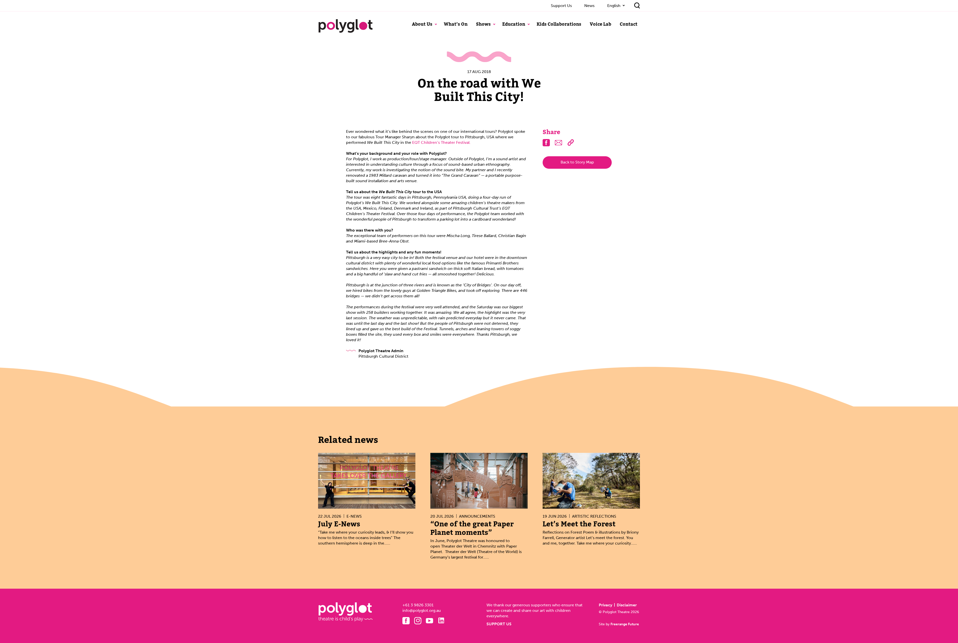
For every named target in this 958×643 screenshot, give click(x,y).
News (589, 5)
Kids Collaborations (559, 24)
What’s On (456, 24)
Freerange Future (624, 624)
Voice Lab (600, 24)
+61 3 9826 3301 (418, 605)
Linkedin (441, 620)
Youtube (429, 620)
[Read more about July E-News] (366, 481)
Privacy (605, 605)
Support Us (561, 5)
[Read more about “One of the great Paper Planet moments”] (479, 481)
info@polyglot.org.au (421, 610)
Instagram (417, 620)
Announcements (477, 516)
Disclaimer (627, 605)
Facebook (406, 620)
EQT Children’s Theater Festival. (441, 142)
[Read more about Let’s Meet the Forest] (591, 481)
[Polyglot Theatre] (345, 25)
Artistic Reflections (594, 516)
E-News (354, 516)
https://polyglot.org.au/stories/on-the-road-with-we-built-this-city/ (570, 142)
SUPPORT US (498, 624)
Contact (628, 24)
